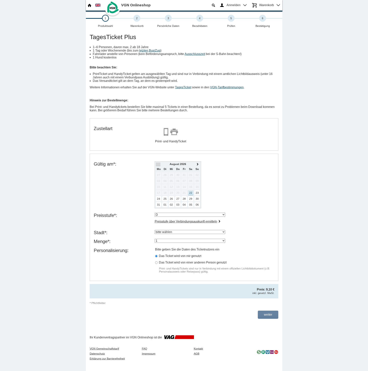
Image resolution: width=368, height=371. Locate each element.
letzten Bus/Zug (149, 50)
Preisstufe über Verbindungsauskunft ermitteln (186, 221)
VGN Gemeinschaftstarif (104, 348)
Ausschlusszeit (195, 54)
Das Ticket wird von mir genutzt (180, 256)
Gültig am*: (105, 164)
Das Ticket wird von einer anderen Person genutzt (193, 262)
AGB (196, 353)
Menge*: (102, 241)
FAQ (144, 348)
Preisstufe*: (105, 215)
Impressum (148, 353)
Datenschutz (97, 353)
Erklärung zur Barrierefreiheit (107, 358)
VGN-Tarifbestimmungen (227, 87)
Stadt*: (101, 232)
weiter (268, 314)
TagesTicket (183, 87)
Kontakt (198, 348)
